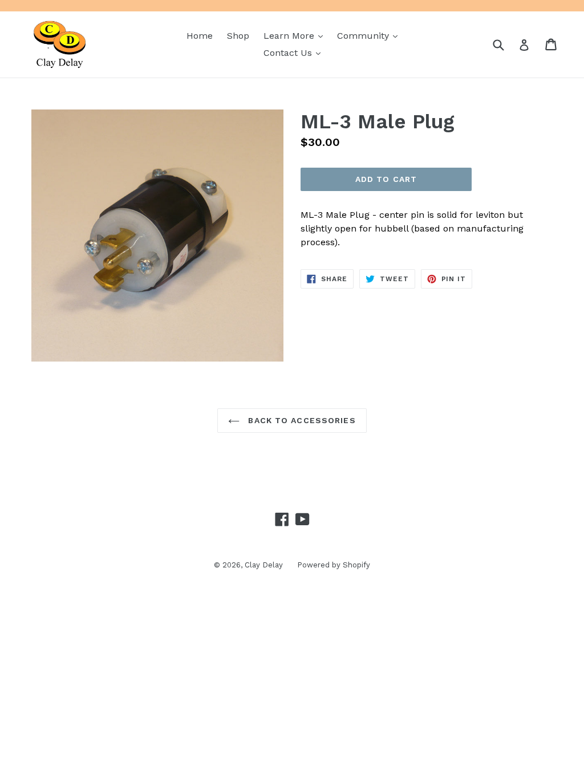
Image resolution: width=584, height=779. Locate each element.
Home (199, 35)
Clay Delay (264, 565)
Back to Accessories (300, 420)
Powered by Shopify (333, 565)
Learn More (295, 35)
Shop (238, 35)
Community (370, 35)
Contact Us (294, 52)
